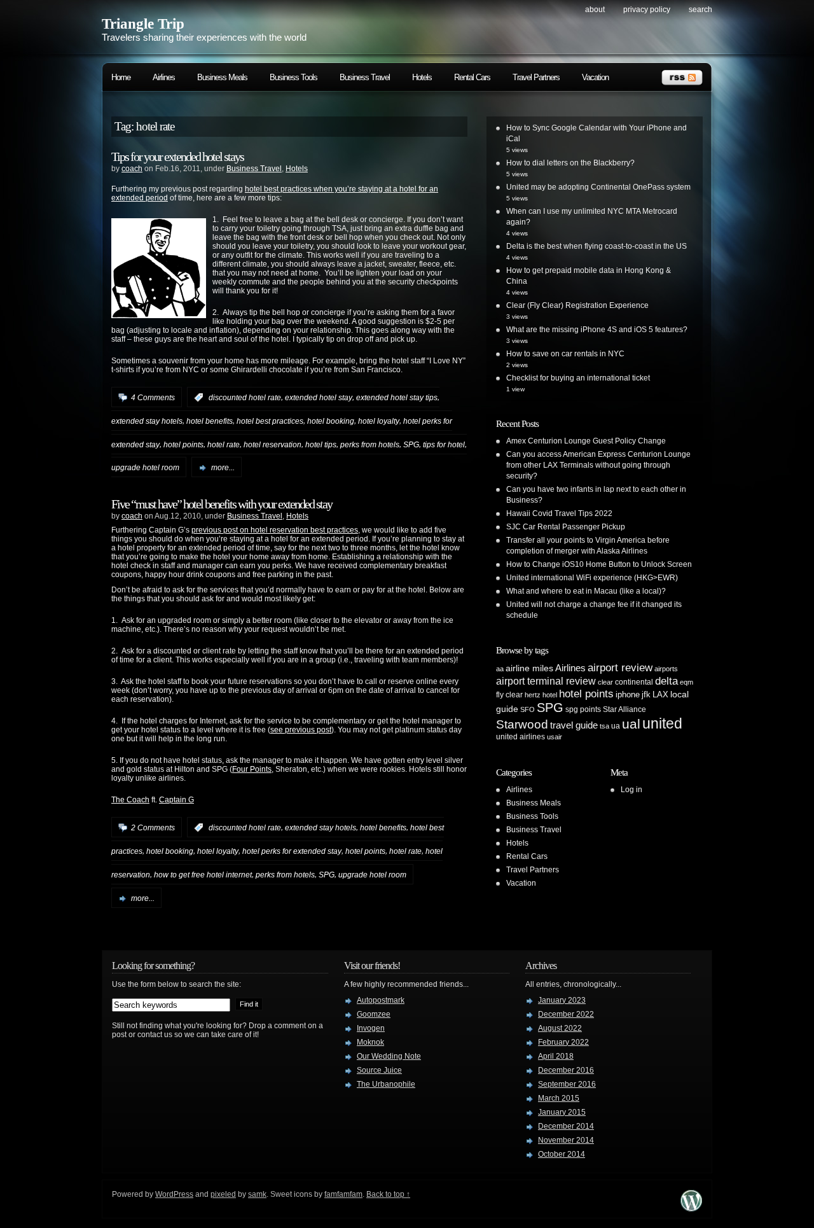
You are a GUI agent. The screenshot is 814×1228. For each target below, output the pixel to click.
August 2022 (560, 1028)
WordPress (174, 1194)
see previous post (300, 729)
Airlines (164, 77)
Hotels (422, 77)
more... (223, 467)
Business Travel (365, 77)
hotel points (183, 444)
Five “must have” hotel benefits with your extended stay (221, 504)
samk (257, 1194)
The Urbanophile (386, 1084)
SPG (411, 444)
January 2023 (562, 1000)
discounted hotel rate (245, 397)
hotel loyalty (378, 421)
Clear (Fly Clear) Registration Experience (577, 305)
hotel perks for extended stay (291, 851)
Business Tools (293, 77)
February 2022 (563, 1042)
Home (120, 77)
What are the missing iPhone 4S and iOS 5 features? (596, 329)
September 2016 (567, 1084)
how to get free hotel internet (203, 874)
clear (605, 682)
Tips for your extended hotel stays (177, 157)
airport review (620, 667)
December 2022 (566, 1014)
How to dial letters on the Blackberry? (570, 162)
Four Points (252, 769)
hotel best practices (270, 421)
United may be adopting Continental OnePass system (598, 187)
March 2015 (558, 1098)
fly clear (509, 694)
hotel (549, 695)
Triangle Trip (143, 24)
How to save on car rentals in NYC (565, 353)
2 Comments (153, 827)
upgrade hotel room (145, 467)
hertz (533, 695)
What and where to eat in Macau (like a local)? (586, 591)
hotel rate (223, 444)
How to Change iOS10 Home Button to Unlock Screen (599, 564)
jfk (646, 694)
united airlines (520, 736)
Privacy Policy (646, 9)
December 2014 (566, 1126)
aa (500, 669)
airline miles (529, 668)
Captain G (176, 799)
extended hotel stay (318, 397)
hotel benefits (209, 421)
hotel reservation (272, 444)
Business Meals (222, 77)
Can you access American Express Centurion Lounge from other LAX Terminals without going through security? (598, 465)
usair (554, 737)
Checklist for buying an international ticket (578, 377)
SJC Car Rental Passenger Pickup (565, 526)
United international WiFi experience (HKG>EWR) (592, 577)
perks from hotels (369, 444)
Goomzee (373, 1014)
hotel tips (320, 444)
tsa (604, 726)
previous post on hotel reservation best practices (274, 530)
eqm (686, 682)
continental (634, 682)
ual (631, 723)
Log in (631, 789)
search (700, 9)
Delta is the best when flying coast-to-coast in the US (596, 246)
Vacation (595, 77)
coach (131, 168)
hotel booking (330, 421)
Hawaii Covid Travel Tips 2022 (559, 513)
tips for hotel (444, 444)
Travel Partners (536, 77)
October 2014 (561, 1154)
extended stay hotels (147, 421)
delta (666, 680)
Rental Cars (472, 77)
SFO (527, 709)
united (662, 723)
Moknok (370, 1042)
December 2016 (566, 1070)
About (595, 9)
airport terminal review (546, 681)
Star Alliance (624, 709)
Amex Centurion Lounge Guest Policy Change (586, 440)
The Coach (130, 799)
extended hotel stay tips (397, 397)
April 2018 (556, 1056)
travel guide (574, 725)
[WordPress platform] (691, 1208)
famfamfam (343, 1194)
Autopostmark (380, 1000)
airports (666, 669)
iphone (628, 694)
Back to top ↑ (388, 1194)
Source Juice (379, 1070)
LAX (660, 694)
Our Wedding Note (389, 1056)
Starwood (522, 724)
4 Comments (153, 397)
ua (615, 726)
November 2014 (566, 1140)
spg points (583, 709)
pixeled (223, 1194)
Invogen (371, 1028)
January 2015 (562, 1112)
